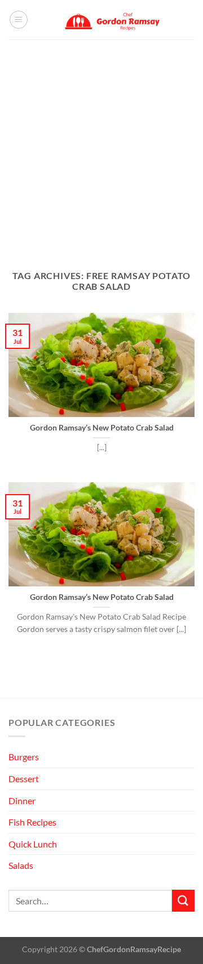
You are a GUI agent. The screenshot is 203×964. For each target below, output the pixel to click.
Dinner (22, 800)
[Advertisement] (101, 146)
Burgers (23, 756)
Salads (20, 865)
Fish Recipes (32, 822)
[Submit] (183, 901)
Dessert (23, 778)
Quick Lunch (32, 844)
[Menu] (19, 20)
